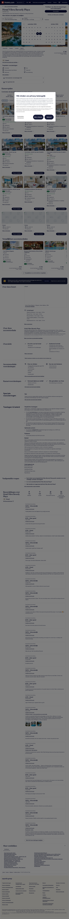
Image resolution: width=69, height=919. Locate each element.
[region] (35, 107)
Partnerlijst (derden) (20, 111)
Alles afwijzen (38, 117)
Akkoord (49, 117)
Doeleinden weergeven (20, 117)
